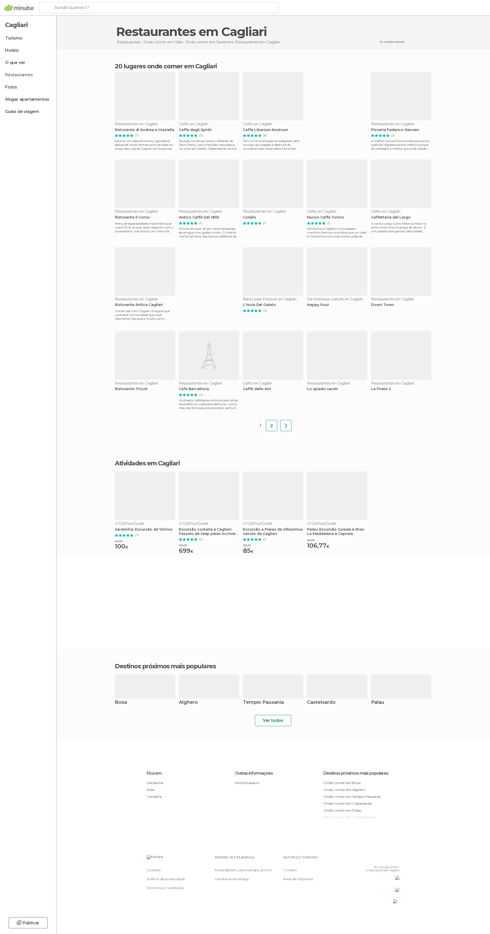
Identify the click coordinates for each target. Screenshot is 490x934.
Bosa (121, 702)
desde (119, 541)
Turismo (13, 38)
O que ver (15, 62)
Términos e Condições (165, 888)
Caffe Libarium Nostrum (265, 130)
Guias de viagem (22, 111)
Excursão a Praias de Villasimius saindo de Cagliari (273, 531)
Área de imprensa (298, 879)
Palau (377, 702)
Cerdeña (154, 797)
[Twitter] (379, 859)
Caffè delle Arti (257, 389)
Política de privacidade (166, 879)
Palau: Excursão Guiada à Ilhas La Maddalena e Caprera (335, 531)
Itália (150, 790)
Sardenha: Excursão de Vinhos (144, 529)
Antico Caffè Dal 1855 (199, 217)
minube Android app (232, 879)
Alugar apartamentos (27, 99)
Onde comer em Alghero (344, 790)
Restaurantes (19, 74)
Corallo (249, 217)
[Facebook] (370, 859)
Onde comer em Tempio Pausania (351, 797)
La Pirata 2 (381, 389)
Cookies (154, 870)
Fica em (154, 773)
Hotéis (12, 50)
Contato (290, 870)
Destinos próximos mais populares (165, 666)
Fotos (11, 87)
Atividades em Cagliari (147, 463)
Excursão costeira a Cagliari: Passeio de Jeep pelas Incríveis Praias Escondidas (208, 531)
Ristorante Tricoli (131, 389)
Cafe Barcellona (194, 389)
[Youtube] (395, 859)
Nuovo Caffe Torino (325, 217)
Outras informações (254, 773)
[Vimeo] (387, 859)
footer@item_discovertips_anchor (243, 870)
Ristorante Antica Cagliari (139, 305)
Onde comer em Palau (342, 810)
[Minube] (19, 7)
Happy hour (318, 305)
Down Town (382, 305)
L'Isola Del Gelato (259, 305)
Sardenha (155, 783)
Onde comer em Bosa (342, 783)
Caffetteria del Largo (391, 217)
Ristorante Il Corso (132, 217)
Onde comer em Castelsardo (347, 803)
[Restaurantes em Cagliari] (285, 425)
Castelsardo (321, 702)
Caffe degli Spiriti (195, 130)
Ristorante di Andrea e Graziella (144, 130)
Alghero (188, 702)
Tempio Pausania (263, 702)
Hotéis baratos (247, 783)
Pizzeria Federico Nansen (395, 130)
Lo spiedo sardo (322, 389)
